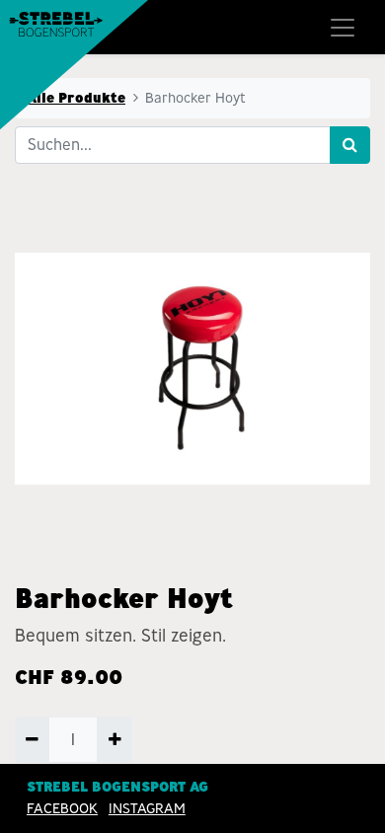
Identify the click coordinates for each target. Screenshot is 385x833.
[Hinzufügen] (114, 739)
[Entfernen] (32, 739)
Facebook (62, 808)
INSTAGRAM (147, 808)
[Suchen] (350, 145)
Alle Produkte (76, 98)
